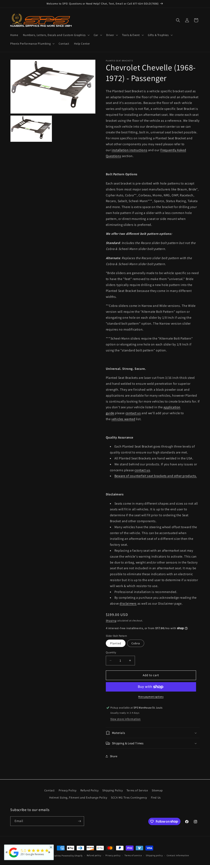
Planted (115, 643)
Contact (49, 790)
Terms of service (133, 855)
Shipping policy (154, 855)
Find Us (156, 797)
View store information (125, 719)
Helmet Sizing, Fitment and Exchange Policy (78, 797)
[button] (56, 35)
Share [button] (114, 756)
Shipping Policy (112, 790)
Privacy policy (113, 855)
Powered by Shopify (72, 855)
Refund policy (94, 855)
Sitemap (157, 790)
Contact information (178, 855)
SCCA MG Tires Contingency (129, 797)
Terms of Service (137, 790)
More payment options (150, 696)
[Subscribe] (79, 821)
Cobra (135, 643)
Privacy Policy (67, 790)
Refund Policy (89, 790)
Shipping (111, 620)
